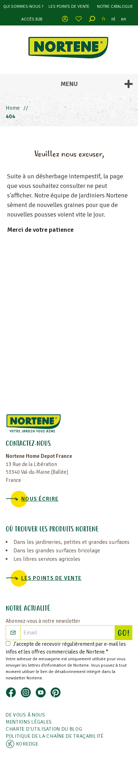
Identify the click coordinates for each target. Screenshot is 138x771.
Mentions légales (29, 722)
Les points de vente (69, 6)
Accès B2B (31, 19)
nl (113, 19)
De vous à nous (25, 715)
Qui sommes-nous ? (23, 6)
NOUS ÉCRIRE (39, 499)
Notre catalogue (115, 6)
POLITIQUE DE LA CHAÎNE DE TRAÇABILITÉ (55, 736)
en (123, 19)
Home (13, 107)
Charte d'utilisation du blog (44, 729)
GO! (124, 634)
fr (104, 19)
